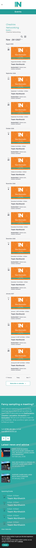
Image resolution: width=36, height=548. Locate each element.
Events (8, 30)
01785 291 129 (10, 429)
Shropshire (22, 415)
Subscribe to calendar (17, 383)
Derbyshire (5, 418)
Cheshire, (4, 415)
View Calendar (6, 529)
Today (18, 377)
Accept (5, 545)
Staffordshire (29, 413)
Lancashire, (13, 415)
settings (20, 541)
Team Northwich (18, 64)
